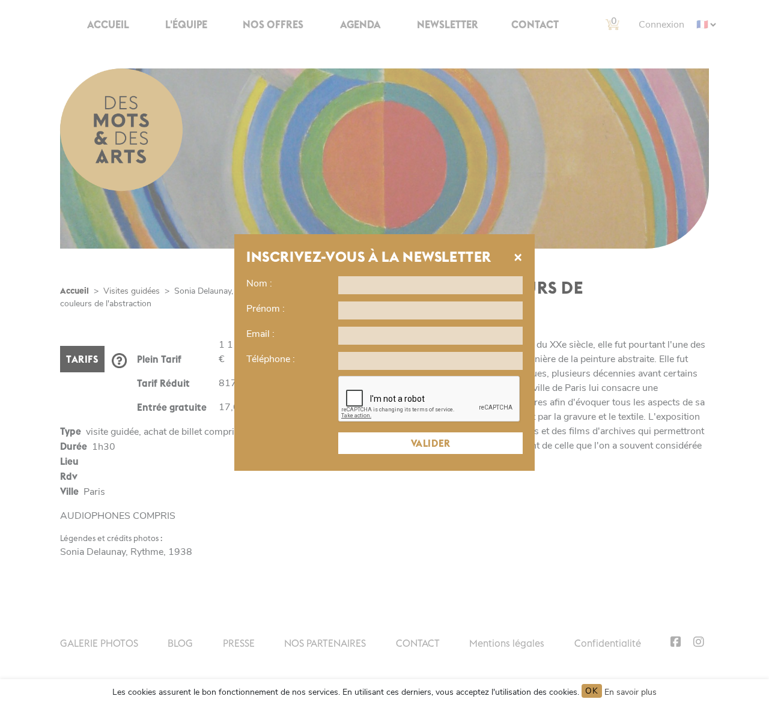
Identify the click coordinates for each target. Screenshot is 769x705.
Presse (239, 643)
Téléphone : (270, 359)
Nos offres (273, 24)
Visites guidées (131, 291)
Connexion (661, 24)
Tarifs (82, 359)
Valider (431, 443)
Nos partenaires (325, 643)
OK (591, 691)
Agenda (360, 24)
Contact (535, 24)
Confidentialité (607, 643)
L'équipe (186, 24)
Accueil (108, 24)
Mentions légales (506, 643)
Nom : (259, 283)
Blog (180, 643)
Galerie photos (99, 643)
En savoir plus (630, 692)
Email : (260, 333)
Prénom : (265, 308)
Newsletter (447, 24)
